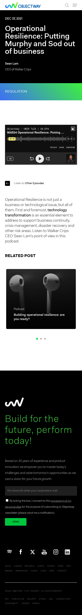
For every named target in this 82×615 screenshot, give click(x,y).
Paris (51, 571)
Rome (60, 566)
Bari (68, 566)
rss (7, 599)
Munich (51, 566)
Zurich (40, 566)
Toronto (61, 571)
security (31, 599)
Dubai (43, 571)
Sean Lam (11, 63)
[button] (75, 5)
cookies (25, 604)
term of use (18, 599)
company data (63, 599)
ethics (42, 599)
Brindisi (9, 571)
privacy (36, 604)
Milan (8, 566)
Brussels (29, 566)
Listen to (29, 183)
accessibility (11, 604)
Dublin (34, 571)
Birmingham (22, 571)
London (18, 566)
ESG (51, 599)
